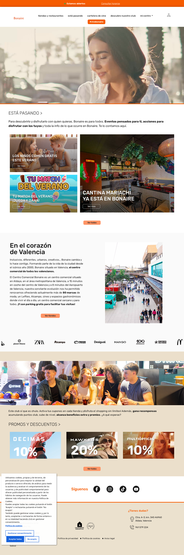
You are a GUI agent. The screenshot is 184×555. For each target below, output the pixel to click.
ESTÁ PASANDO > (25, 113)
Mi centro (145, 15)
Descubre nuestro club (123, 15)
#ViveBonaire (96, 21)
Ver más (21, 166)
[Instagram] (110, 489)
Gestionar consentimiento (20, 533)
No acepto (32, 539)
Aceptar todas (15, 539)
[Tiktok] (123, 489)
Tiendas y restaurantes (50, 15)
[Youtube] (136, 489)
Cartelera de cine (96, 15)
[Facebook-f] (96, 489)
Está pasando (75, 15)
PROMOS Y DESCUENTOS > (34, 424)
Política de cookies (13, 526)
